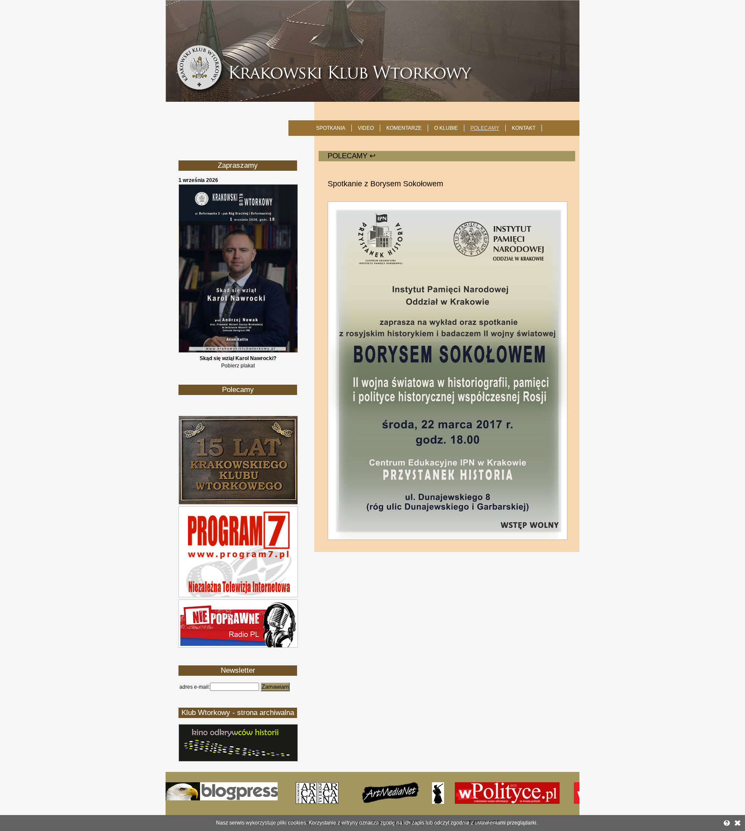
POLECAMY (484, 128)
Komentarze (404, 128)
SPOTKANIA (330, 128)
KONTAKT (523, 128)
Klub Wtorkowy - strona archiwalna (238, 713)
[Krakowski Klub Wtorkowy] (372, 51)
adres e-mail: (194, 687)
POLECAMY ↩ (352, 156)
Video (366, 128)
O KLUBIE (446, 128)
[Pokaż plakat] (238, 351)
